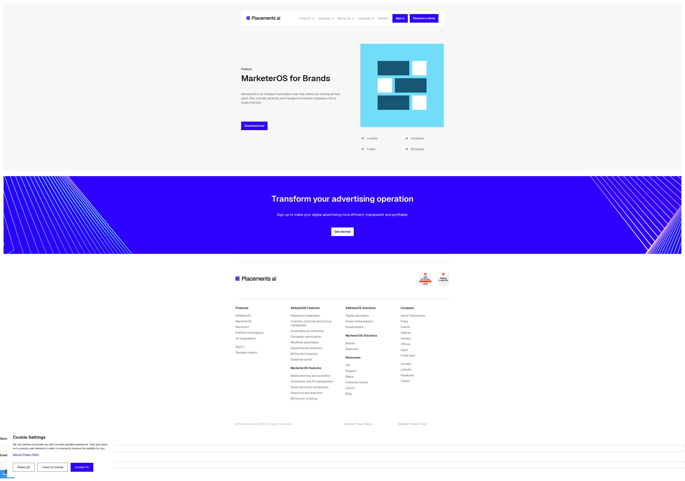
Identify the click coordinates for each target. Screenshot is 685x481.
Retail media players (359, 321)
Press (404, 321)
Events (405, 327)
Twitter (405, 381)
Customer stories (357, 382)
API (348, 365)
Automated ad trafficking (307, 331)
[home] (263, 18)
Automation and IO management (312, 381)
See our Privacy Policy (26, 454)
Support (351, 371)
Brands (350, 343)
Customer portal (301, 359)
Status (350, 376)
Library (350, 388)
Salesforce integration (305, 315)
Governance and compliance (309, 387)
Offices (405, 344)
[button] (308, 18)
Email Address (9, 455)
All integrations (245, 338)
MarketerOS (243, 321)
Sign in (239, 347)
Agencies (352, 349)
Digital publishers (357, 315)
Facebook (407, 375)
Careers (406, 338)
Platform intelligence (249, 332)
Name (4, 438)
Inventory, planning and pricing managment (311, 323)
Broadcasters (354, 327)
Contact (383, 18)
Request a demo (246, 352)
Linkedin (406, 369)
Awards (406, 332)
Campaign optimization (306, 336)
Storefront (242, 327)
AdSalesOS (242, 315)
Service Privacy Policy (358, 424)
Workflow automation (305, 342)
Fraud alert (408, 355)
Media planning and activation (311, 375)
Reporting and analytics (306, 348)
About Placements (413, 315)
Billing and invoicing (304, 353)
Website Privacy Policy (412, 424)
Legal (404, 350)
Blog (349, 393)
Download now (254, 125)
